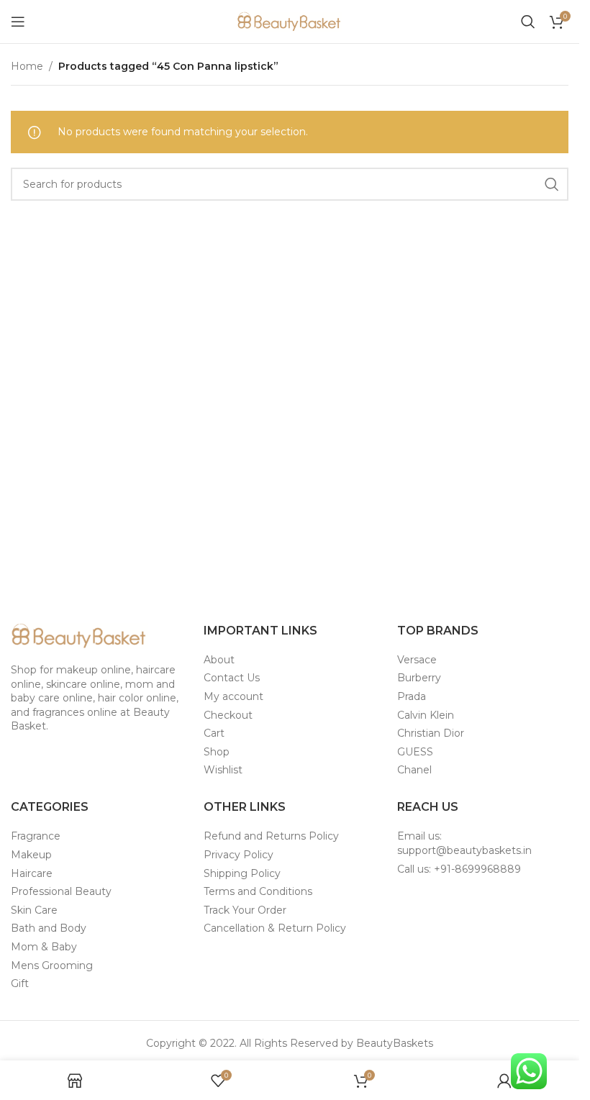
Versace (417, 659)
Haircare (32, 873)
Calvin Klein (425, 715)
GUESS (415, 751)
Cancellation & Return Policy (275, 928)
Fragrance (35, 835)
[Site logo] (290, 20)
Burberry (419, 677)
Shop (217, 751)
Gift (20, 983)
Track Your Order (245, 910)
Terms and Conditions (258, 891)
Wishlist (223, 769)
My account (233, 696)
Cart (214, 733)
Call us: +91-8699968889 (459, 869)
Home (27, 66)
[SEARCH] (551, 184)
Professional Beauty (61, 891)
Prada (411, 696)
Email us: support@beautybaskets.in (464, 843)
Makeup (31, 854)
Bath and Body (48, 928)
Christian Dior (430, 733)
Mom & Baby (44, 946)
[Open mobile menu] (18, 21)
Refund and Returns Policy (271, 835)
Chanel (414, 769)
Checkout (228, 715)
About (219, 659)
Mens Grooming (52, 965)
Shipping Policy (242, 873)
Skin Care (34, 910)
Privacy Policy (238, 854)
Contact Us (232, 677)
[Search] (528, 21)
